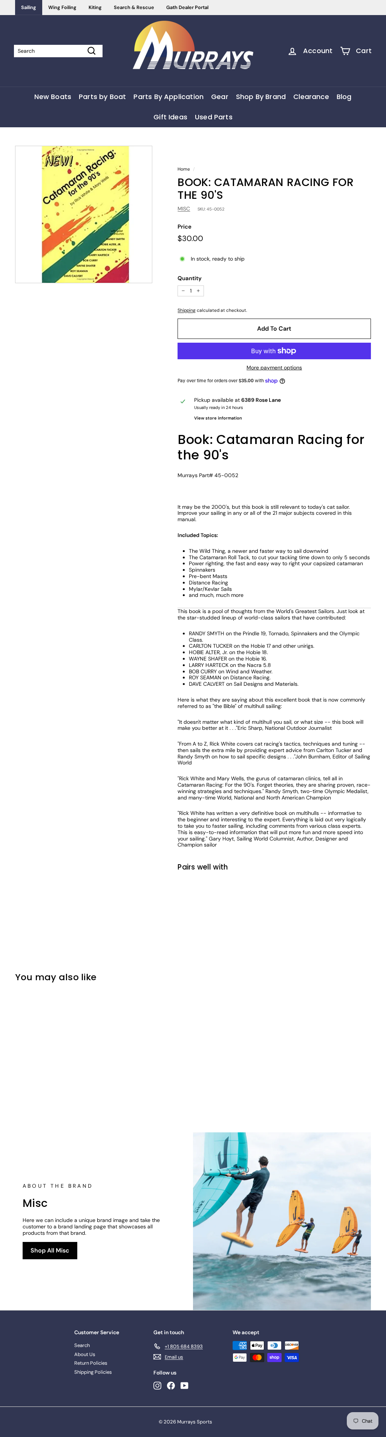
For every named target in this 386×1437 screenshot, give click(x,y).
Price (184, 226)
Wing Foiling (62, 7)
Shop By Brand (261, 96)
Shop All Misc (50, 1250)
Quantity (190, 278)
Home (184, 169)
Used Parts (214, 117)
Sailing (28, 7)
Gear (219, 96)
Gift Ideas (170, 117)
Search (82, 1345)
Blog (344, 96)
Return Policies (90, 1363)
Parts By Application (168, 96)
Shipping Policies (93, 1372)
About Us (84, 1354)
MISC (184, 208)
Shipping (187, 310)
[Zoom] (83, 214)
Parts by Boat (102, 96)
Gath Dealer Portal (187, 7)
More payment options (274, 368)
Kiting (95, 7)
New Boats (52, 96)
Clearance (311, 96)
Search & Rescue (134, 7)
